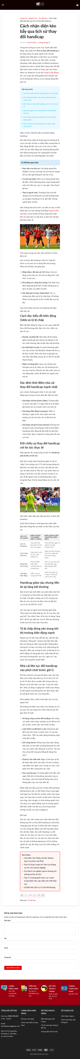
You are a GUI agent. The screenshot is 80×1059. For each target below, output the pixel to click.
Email (6, 948)
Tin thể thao (43, 18)
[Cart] (77, 5)
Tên (5, 938)
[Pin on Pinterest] (39, 896)
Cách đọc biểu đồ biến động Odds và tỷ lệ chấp (40, 93)
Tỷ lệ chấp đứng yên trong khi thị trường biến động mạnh (39, 118)
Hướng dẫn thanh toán (49, 1031)
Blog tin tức (33, 18)
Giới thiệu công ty (67, 1016)
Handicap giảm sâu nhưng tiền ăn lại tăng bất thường (39, 112)
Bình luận (7, 920)
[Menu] (3, 4)
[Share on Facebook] (26, 896)
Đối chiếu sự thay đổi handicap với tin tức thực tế (40, 105)
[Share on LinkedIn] (43, 896)
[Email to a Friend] (35, 896)
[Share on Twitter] (30, 896)
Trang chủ (23, 18)
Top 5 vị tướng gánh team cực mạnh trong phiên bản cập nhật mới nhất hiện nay (40, 881)
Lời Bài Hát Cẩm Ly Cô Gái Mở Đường (39, 887)
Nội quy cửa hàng (27, 1019)
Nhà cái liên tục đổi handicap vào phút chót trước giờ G (39, 125)
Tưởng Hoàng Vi (44, 42)
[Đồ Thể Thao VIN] (40, 5)
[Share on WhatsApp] (22, 896)
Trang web (7, 957)
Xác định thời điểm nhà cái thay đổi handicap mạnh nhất (39, 99)
